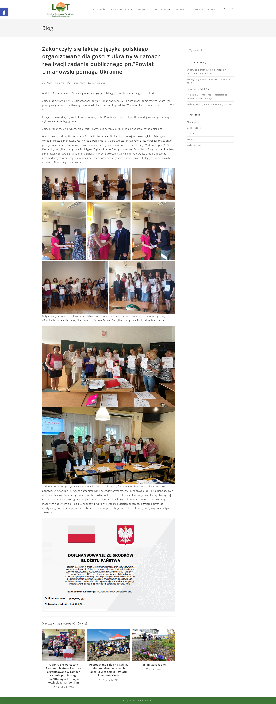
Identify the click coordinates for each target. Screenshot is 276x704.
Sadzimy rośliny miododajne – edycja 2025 (209, 104)
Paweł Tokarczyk (55, 82)
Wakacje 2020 (194, 145)
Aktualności (98, 82)
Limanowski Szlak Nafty (199, 89)
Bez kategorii (194, 127)
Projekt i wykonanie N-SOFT (138, 700)
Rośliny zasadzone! (154, 664)
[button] (4, 12)
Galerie (191, 133)
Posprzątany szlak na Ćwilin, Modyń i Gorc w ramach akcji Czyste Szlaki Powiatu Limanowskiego (108, 670)
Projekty (191, 139)
